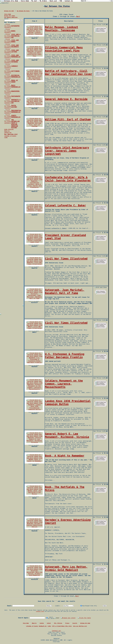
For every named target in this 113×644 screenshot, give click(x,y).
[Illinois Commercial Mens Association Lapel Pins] (34, 56)
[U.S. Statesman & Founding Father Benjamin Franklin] (34, 362)
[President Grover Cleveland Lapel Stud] (34, 242)
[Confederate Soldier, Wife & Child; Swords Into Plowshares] (34, 187)
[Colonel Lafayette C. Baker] (34, 211)
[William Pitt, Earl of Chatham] (34, 126)
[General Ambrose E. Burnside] (34, 104)
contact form (40, 611)
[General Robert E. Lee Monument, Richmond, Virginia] (34, 442)
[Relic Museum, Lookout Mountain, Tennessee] (34, 34)
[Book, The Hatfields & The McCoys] (34, 494)
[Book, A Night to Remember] (34, 461)
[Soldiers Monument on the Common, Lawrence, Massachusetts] (34, 389)
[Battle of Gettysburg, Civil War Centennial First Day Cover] (34, 79)
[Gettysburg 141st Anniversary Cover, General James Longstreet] (34, 156)
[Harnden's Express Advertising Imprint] (34, 527)
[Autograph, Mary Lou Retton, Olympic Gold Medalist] (34, 575)
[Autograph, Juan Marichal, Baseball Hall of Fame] (34, 298)
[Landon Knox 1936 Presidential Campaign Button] (34, 409)
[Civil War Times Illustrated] (34, 264)
